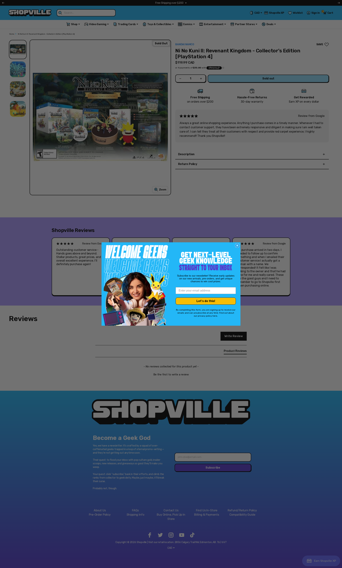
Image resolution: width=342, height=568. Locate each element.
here (215, 316)
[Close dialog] (237, 245)
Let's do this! (205, 301)
